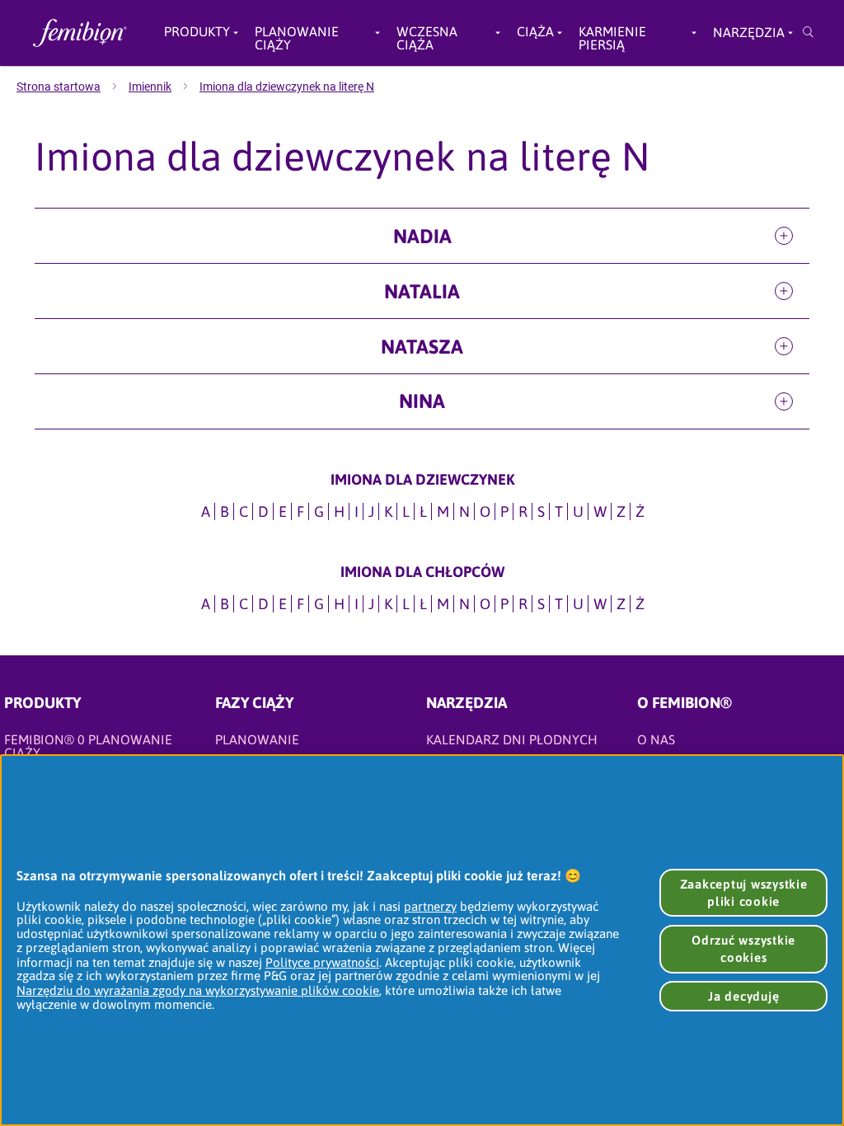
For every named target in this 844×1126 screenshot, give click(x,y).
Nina (422, 401)
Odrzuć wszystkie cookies (743, 948)
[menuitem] (72, 86)
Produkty (197, 32)
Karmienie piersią (612, 33)
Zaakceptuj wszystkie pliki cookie (744, 892)
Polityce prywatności (322, 962)
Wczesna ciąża (426, 33)
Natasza (422, 346)
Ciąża (535, 32)
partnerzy (430, 906)
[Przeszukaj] (808, 33)
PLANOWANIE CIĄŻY (297, 33)
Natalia (422, 291)
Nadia (422, 236)
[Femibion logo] (75, 33)
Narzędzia (749, 32)
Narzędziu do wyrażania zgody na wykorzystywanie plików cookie (197, 990)
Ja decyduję (743, 996)
